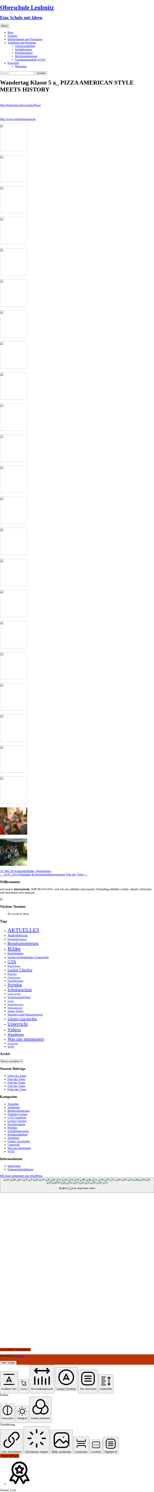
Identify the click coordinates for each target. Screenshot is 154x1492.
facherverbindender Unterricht (28, 957)
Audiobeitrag (18, 935)
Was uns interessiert (26, 1039)
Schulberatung (23, 49)
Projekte (15, 984)
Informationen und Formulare (25, 39)
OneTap (20, 1356)
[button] (9, 1382)
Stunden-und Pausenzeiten (25, 1014)
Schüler (11, 1001)
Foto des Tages (77, 874)
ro (50, 871)
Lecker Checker (20, 970)
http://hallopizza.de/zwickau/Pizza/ (20, 105)
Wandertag (42, 871)
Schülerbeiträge (15, 1004)
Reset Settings (10, 1455)
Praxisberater (14, 977)
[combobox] (77, 1185)
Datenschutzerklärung (20, 1169)
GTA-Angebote (17, 1117)
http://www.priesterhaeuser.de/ (18, 119)
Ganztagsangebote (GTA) (30, 59)
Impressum (14, 1166)
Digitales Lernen (17, 1114)
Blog (10, 32)
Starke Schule (15, 1011)
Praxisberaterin (16, 1124)
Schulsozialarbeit (25, 46)
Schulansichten (20, 989)
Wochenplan (13, 1044)
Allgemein (14, 1107)
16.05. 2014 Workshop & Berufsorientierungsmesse (32, 874)
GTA (12, 961)
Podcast (12, 974)
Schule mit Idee (14, 994)
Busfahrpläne (15, 953)
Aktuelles (21, 871)
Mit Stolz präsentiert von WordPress (21, 1175)
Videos (14, 1029)
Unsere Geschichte (22, 1019)
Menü (5, 25)
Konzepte (13, 63)
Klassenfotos (14, 966)
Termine (12, 35)
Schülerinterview (15, 1008)
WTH (11, 1046)
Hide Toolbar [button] (8, 1362)
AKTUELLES (23, 930)
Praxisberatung (24, 52)
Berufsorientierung (26, 56)
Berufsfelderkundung (17, 939)
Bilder (30, 871)
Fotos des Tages (17, 1075)
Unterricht (18, 1024)
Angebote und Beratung (22, 42)
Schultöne (13, 1138)
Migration (21, 66)
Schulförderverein (18, 1131)
